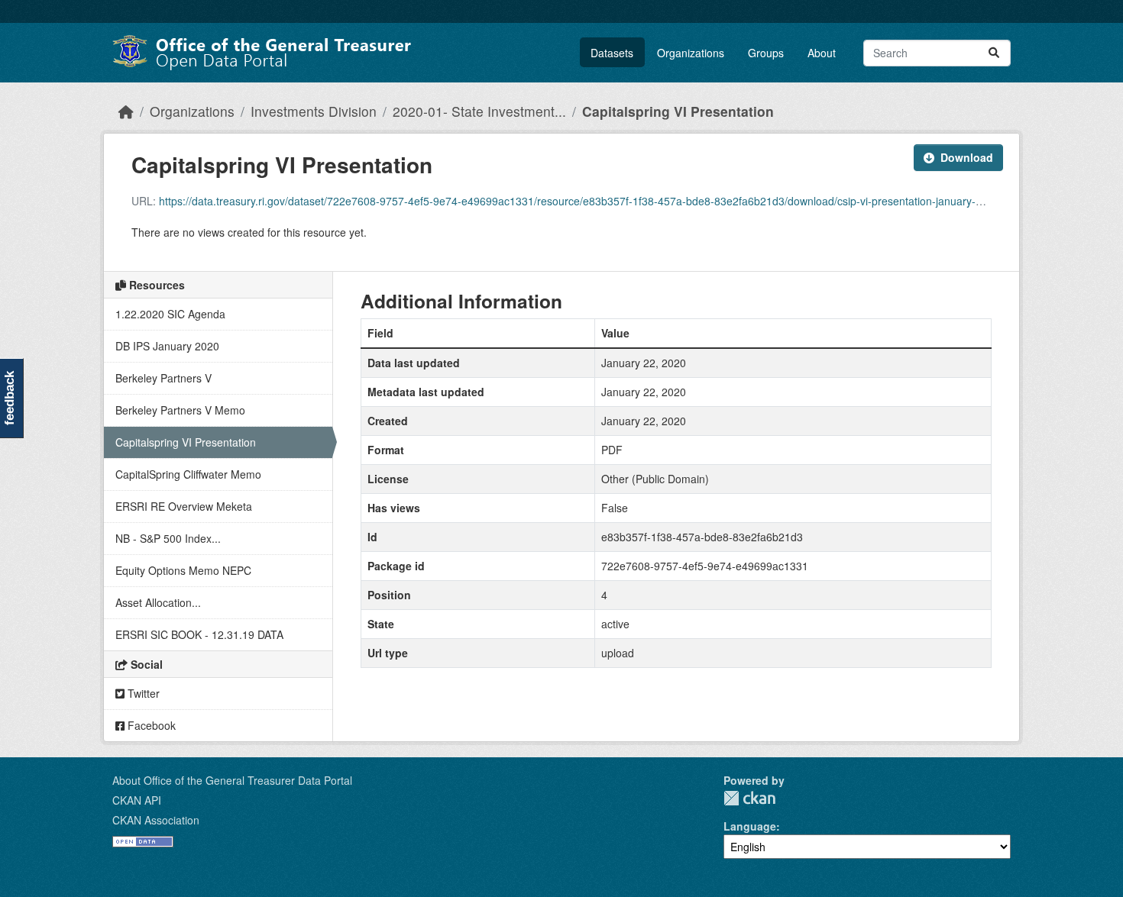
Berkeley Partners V (163, 378)
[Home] (126, 111)
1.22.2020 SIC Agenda (170, 313)
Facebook (150, 725)
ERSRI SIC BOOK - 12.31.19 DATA (199, 634)
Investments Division (314, 111)
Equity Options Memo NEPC (183, 570)
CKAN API (136, 800)
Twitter (142, 693)
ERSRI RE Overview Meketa (183, 506)
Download (966, 157)
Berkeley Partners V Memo (180, 410)
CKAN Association (155, 820)
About (821, 52)
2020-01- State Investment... (479, 111)
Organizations (690, 52)
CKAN (749, 798)
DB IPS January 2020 (167, 345)
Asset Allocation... (158, 602)
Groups (766, 52)
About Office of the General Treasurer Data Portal (232, 780)
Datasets (612, 52)
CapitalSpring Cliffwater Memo (188, 474)
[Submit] (994, 53)
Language (749, 826)
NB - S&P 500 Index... (168, 538)
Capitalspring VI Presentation (678, 111)
